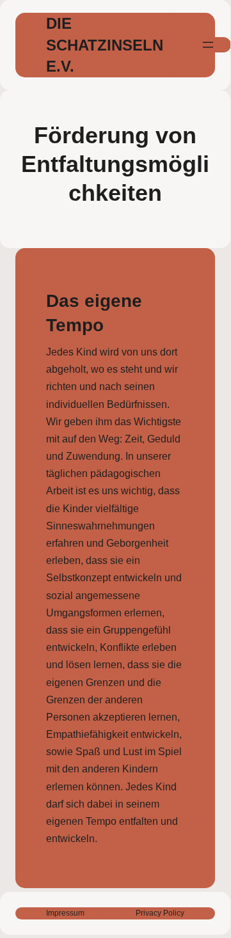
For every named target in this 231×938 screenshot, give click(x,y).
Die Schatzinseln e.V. (104, 45)
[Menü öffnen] (208, 44)
